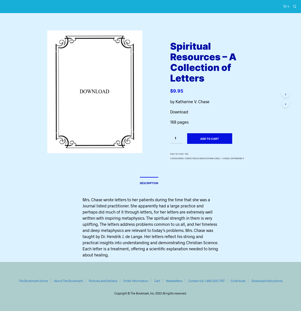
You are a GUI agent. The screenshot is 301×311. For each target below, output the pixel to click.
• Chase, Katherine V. (232, 158)
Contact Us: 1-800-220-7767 (206, 281)
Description (149, 183)
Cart (157, 281)
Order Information (135, 281)
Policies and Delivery (103, 281)
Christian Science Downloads (202, 158)
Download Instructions (266, 281)
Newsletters (174, 281)
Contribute (238, 281)
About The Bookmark (68, 281)
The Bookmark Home (33, 281)
